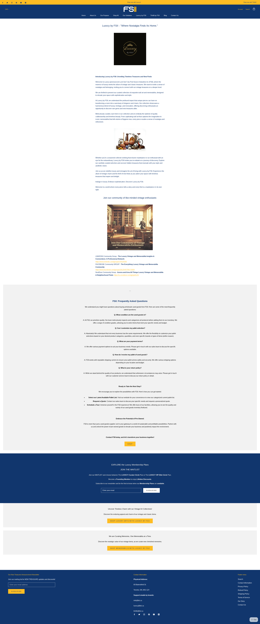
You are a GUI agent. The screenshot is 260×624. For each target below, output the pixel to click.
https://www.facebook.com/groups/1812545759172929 (115, 270)
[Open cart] (254, 9)
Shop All (116, 15)
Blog (165, 15)
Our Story (241, 601)
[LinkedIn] (25, 3)
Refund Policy (243, 590)
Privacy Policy (243, 586)
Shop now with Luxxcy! (134, 2)
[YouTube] (21, 3)
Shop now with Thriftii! (249, 2)
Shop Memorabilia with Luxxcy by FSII (130, 548)
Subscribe (151, 490)
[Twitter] (7, 3)
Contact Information (245, 583)
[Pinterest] (16, 3)
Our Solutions (127, 15)
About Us (93, 15)
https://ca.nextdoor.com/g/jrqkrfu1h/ (126, 275)
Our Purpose (104, 15)
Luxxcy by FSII (141, 15)
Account (240, 9)
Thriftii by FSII (155, 15)
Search (248, 9)
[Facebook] (2, 3)
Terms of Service (244, 597)
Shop (130, 444)
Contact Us (175, 15)
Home (84, 15)
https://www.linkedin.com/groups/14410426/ (111, 262)
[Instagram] (11, 3)
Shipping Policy (243, 594)
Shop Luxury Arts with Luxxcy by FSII (130, 521)
